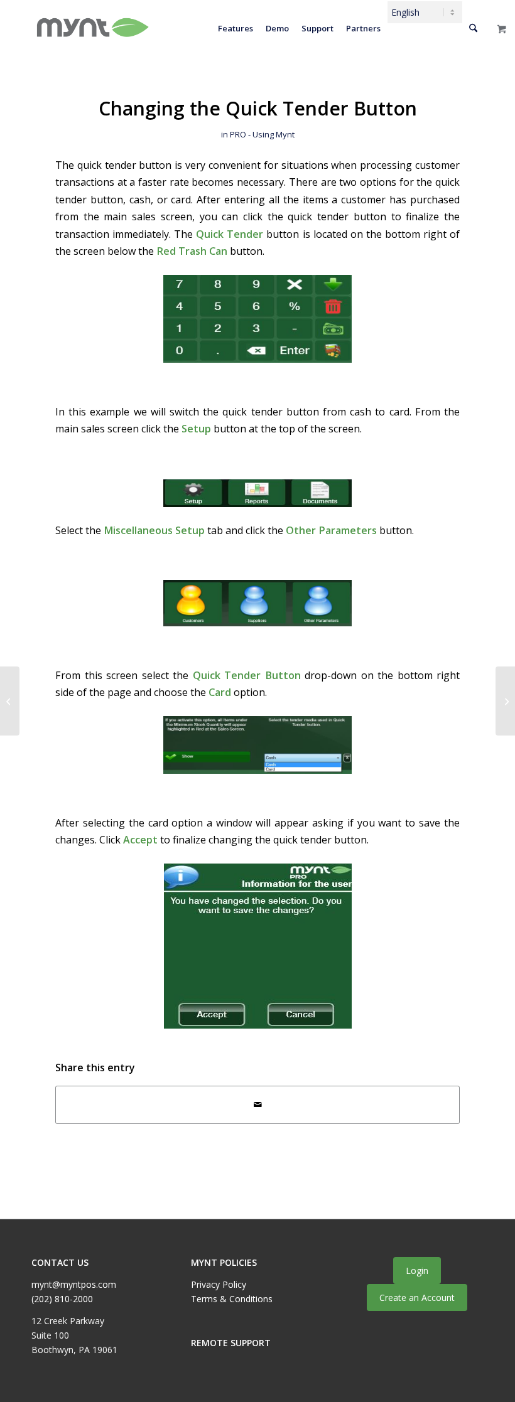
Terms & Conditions (232, 1299)
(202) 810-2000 (62, 1299)
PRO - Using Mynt (262, 134)
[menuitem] (235, 28)
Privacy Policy (218, 1284)
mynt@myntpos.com (73, 1284)
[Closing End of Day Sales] (9, 701)
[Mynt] (91, 28)
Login (417, 1270)
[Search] (473, 28)
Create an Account (417, 1297)
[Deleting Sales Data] (505, 701)
